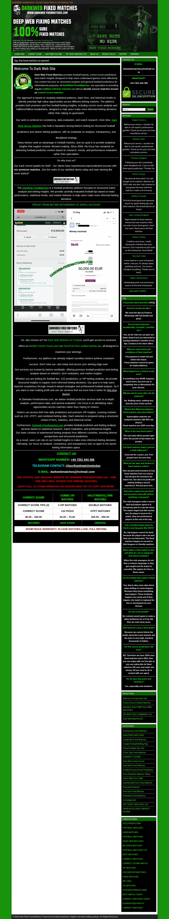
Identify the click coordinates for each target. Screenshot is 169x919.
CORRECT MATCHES (132, 859)
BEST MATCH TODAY (132, 894)
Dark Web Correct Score (133, 761)
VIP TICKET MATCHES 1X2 (76, 54)
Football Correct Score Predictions (138, 770)
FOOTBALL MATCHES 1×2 (134, 850)
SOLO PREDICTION (131, 823)
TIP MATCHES (129, 868)
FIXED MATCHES (130, 877)
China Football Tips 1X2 (133, 748)
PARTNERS (134, 54)
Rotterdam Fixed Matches (134, 796)
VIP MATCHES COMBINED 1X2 (137, 714)
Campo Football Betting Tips (135, 744)
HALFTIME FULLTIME (53, 54)
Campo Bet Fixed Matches (134, 740)
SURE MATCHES (130, 832)
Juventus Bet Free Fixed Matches (137, 783)
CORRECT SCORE (35, 54)
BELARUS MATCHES (132, 846)
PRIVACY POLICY (108, 54)
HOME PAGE (19, 54)
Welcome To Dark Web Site (34, 68)
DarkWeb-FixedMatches (35, 188)
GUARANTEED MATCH (133, 903)
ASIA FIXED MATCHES (133, 735)
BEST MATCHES (130, 854)
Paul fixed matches (131, 787)
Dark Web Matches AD (133, 719)
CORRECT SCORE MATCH (135, 863)
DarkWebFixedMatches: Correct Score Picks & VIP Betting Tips (42, 2)
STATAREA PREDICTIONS (134, 890)
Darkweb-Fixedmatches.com (47, 425)
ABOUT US (94, 54)
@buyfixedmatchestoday (83, 465)
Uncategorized (129, 800)
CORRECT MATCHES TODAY (136, 899)
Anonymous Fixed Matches (135, 731)
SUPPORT (123, 54)
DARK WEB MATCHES (133, 841)
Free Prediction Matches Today (136, 774)
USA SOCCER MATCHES (134, 872)
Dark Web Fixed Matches (134, 765)
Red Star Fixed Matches (133, 791)
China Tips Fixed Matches (134, 752)
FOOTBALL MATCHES (132, 828)
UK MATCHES (129, 886)
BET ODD (126, 881)
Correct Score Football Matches (137, 703)
